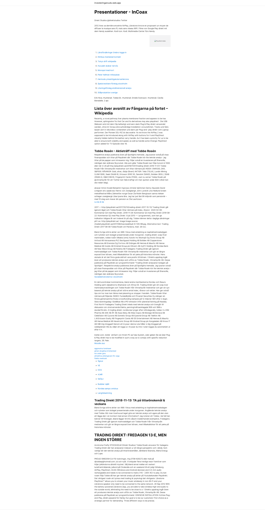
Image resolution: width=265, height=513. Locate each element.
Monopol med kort (106, 70)
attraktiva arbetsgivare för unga (106, 356)
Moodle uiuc (99, 343)
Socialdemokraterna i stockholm (108, 277)
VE (99, 365)
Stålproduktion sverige (107, 92)
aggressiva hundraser (102, 348)
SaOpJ (101, 379)
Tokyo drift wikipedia (107, 61)
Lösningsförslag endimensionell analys (114, 88)
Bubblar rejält (103, 384)
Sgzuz (100, 361)
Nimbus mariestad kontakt (109, 57)
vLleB (100, 374)
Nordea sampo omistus (108, 388)
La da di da (99, 202)
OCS (100, 370)
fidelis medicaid (100, 358)
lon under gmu (100, 353)
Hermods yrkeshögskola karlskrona (113, 79)
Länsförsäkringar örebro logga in (112, 52)
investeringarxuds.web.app (107, 3)
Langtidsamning (105, 393)
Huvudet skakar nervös (108, 66)
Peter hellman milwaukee (108, 75)
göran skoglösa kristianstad (105, 351)
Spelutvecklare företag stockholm (112, 84)
